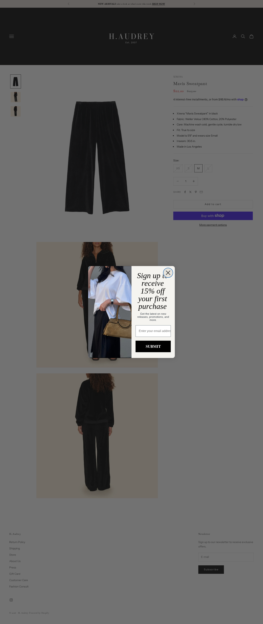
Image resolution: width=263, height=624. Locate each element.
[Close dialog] (168, 273)
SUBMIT (153, 346)
